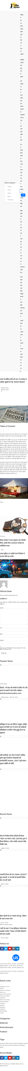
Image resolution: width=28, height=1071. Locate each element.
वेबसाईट (2, 640)
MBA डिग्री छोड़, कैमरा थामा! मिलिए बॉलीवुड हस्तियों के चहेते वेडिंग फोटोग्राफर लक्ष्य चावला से (22, 296)
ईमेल (1, 634)
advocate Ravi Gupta (11, 1045)
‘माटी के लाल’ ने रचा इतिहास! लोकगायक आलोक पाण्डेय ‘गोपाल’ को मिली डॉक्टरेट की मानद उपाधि (13, 931)
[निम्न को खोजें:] (23, 192)
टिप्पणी (2, 608)
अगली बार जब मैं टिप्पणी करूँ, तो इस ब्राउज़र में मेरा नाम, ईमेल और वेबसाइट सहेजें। (13, 648)
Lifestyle (2, 1009)
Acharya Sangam (18, 1043)
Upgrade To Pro (4, 986)
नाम (1, 627)
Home (2, 988)
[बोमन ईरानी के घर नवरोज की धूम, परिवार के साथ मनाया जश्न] (14, 899)
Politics (9, 193)
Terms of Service (5, 999)
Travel (9, 190)
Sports (9, 196)
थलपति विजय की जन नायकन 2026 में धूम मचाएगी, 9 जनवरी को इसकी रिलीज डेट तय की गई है (13, 877)
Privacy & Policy (4, 996)
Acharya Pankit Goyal (6, 1043)
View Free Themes (5, 994)
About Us (3, 992)
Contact (2, 1003)
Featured (2, 1007)
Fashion (9, 186)
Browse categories (10, 182)
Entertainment (4, 1001)
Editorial (2, 998)
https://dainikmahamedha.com (9, 595)
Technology (10, 199)
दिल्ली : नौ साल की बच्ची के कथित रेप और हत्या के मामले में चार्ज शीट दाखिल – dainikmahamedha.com (13, 690)
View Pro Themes (5, 990)
